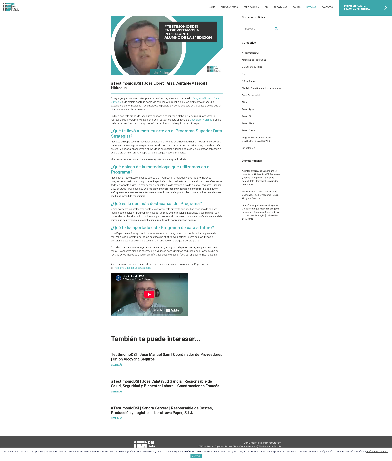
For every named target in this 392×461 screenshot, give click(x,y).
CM (266, 7)
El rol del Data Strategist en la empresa (261, 88)
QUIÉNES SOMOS (229, 7)
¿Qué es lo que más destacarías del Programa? (156, 203)
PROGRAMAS (280, 7)
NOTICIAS (311, 7)
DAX (244, 74)
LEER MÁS (117, 364)
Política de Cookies (377, 451)
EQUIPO (297, 7)
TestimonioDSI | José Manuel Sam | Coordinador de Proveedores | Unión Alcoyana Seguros (260, 195)
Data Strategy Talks (252, 66)
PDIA (244, 102)
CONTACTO (327, 7)
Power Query (248, 130)
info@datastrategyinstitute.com (266, 443)
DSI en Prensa (249, 81)
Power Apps (248, 109)
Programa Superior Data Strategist (132, 267)
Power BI (246, 116)
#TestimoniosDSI (250, 52)
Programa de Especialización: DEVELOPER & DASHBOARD (256, 139)
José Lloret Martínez (201, 119)
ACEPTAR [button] (196, 456)
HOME (212, 7)
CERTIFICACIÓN (251, 7)
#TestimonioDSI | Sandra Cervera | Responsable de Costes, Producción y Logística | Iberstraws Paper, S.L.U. (162, 410)
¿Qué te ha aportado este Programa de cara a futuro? (162, 227)
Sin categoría (248, 148)
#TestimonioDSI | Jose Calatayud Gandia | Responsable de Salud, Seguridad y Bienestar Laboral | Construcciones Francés (165, 383)
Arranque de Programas (254, 59)
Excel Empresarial (251, 95)
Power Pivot (248, 123)
